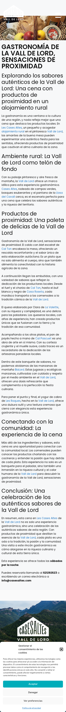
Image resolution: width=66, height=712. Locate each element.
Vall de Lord (55, 131)
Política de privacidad (31, 708)
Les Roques (13, 401)
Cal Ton (7, 249)
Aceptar (33, 683)
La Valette (51, 307)
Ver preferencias (33, 700)
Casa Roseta (35, 291)
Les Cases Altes (12, 127)
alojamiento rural (13, 131)
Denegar (33, 692)
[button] (61, 649)
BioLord (19, 369)
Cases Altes (9, 189)
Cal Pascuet (43, 338)
